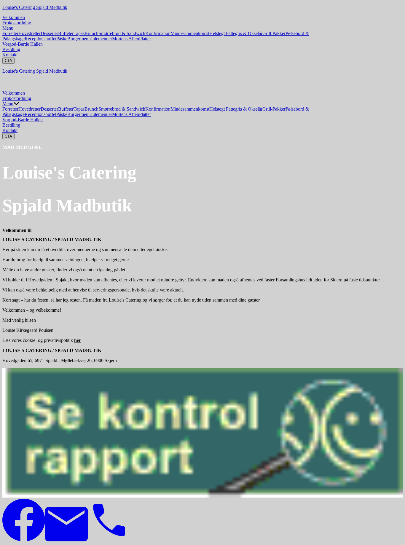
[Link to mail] (66, 539)
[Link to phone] (109, 539)
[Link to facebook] (23, 539)
